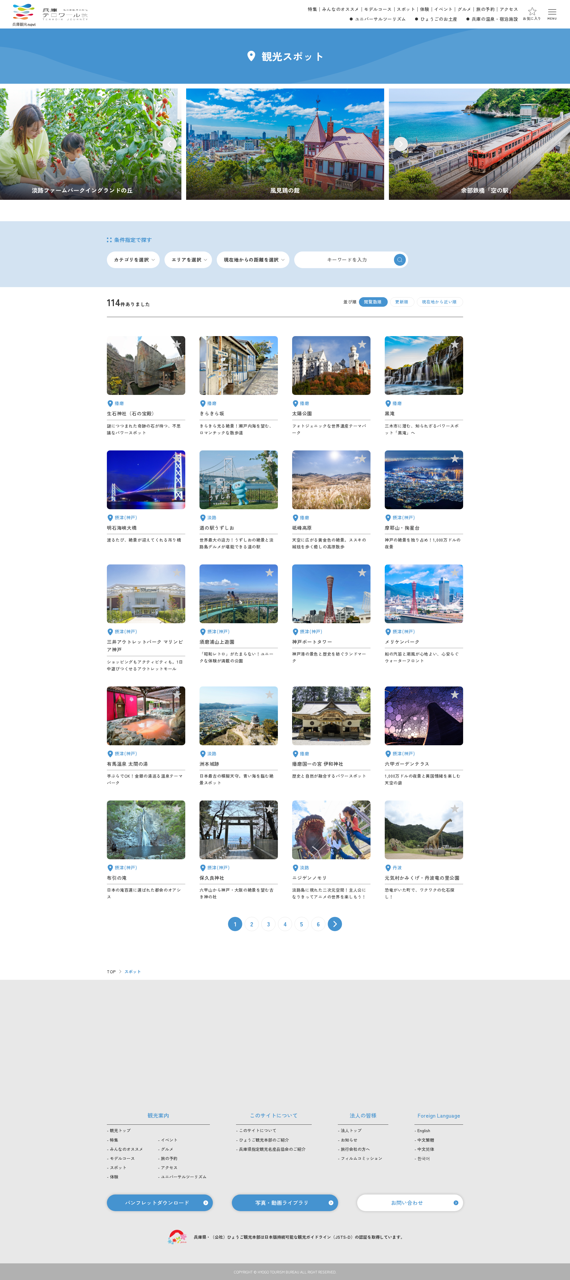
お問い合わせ (407, 1202)
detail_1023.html (146, 850)
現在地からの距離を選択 (251, 259)
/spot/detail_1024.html (285, 144)
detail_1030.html (146, 736)
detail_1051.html (331, 386)
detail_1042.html (331, 736)
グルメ (464, 9)
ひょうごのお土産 (438, 19)
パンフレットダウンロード (157, 1202)
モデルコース (378, 9)
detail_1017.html (239, 618)
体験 (424, 9)
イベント (443, 9)
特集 (312, 9)
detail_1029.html (424, 736)
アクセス (509, 9)
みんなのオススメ (340, 9)
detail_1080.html (424, 850)
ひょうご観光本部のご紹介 (264, 1140)
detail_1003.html (424, 618)
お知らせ (349, 1140)
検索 (400, 260)
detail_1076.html (239, 500)
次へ (335, 924)
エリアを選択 (187, 259)
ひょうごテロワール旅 (65, 14)
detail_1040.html (424, 386)
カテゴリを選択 (131, 259)
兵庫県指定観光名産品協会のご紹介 (272, 1149)
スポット (406, 9)
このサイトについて (257, 1130)
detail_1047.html (146, 386)
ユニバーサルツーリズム (380, 19)
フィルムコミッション (361, 1158)
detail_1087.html (239, 386)
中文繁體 (425, 1140)
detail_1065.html (239, 736)
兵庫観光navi (24, 14)
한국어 (423, 1158)
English (423, 1130)
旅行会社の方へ (355, 1149)
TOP (111, 971)
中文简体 (425, 1149)
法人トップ (351, 1130)
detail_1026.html (424, 500)
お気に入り (532, 18)
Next (401, 144)
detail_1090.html (331, 500)
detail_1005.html (146, 618)
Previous (169, 144)
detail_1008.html (331, 618)
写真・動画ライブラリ (282, 1202)
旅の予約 (485, 9)
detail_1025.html (239, 850)
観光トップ (120, 1130)
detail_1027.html (146, 500)
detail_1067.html (331, 850)
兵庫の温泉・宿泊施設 (495, 19)
